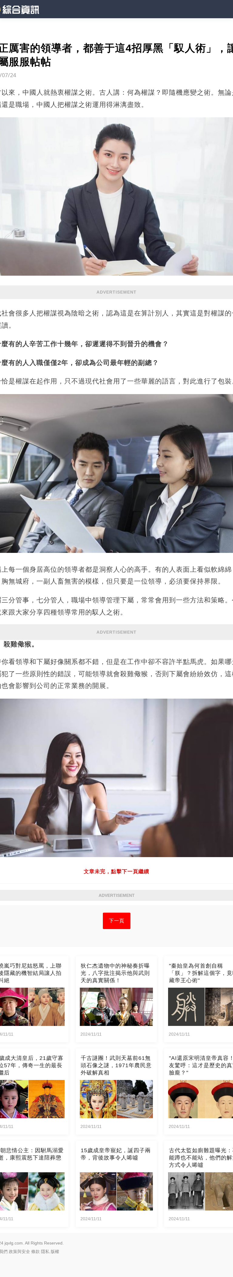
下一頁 (116, 920)
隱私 (45, 1251)
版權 (55, 1251)
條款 (35, 1251)
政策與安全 (19, 1251)
